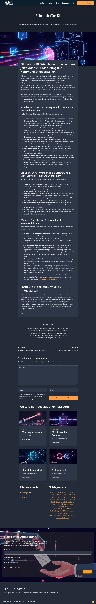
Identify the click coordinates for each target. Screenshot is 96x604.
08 (67, 493)
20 (70, 495)
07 (65, 493)
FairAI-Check (68, 504)
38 (60, 499)
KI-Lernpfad (72, 515)
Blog (57, 3)
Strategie (24, 429)
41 (67, 499)
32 (72, 497)
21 (72, 495)
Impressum (7, 602)
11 (75, 493)
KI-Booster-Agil (63, 506)
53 (71, 502)
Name (21, 390)
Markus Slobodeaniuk (39, 593)
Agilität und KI (59, 469)
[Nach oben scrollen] (92, 599)
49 (61, 502)
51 (66, 502)
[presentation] (32, 418)
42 (70, 499)
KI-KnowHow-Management (58, 515)
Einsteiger (55, 429)
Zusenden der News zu (12, 557)
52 (69, 502)
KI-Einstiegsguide (56, 511)
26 (58, 497)
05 (60, 493)
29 (65, 497)
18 (65, 495)
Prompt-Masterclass (62, 518)
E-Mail (52, 390)
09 (70, 493)
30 (67, 497)
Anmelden (87, 572)
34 (51, 499)
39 (63, 499)
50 (64, 502)
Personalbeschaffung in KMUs (68, 349)
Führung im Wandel (32, 432)
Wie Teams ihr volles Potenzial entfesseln (32, 349)
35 (53, 499)
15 (58, 495)
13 (53, 495)
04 (58, 493)
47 (57, 502)
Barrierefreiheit (19, 602)
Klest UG (20, 593)
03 (55, 493)
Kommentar (23, 367)
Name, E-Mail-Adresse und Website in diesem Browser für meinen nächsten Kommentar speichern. (32, 396)
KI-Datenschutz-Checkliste (48, 279)
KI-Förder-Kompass (68, 511)
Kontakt (50, 3)
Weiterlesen (27, 439)
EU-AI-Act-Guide (58, 504)
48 (59, 502)
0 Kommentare (33, 435)
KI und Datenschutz (32, 469)
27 (60, 497)
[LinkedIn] (93, 602)
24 (53, 497)
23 (51, 497)
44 (75, 499)
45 (52, 502)
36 (55, 499)
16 (60, 495)
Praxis (48, 12)
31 (70, 497)
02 (53, 493)
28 (63, 497)
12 (22, 313)
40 (65, 499)
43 (72, 499)
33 (75, 497)
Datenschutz (19, 567)
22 (75, 495)
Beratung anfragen (85, 3)
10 (72, 493)
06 (63, 493)
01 (51, 493)
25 (55, 497)
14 (55, 495)
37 (58, 499)
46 (54, 502)
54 (73, 502)
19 (67, 495)
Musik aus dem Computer (60, 434)
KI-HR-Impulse (63, 513)
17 (63, 495)
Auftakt (42, 3)
